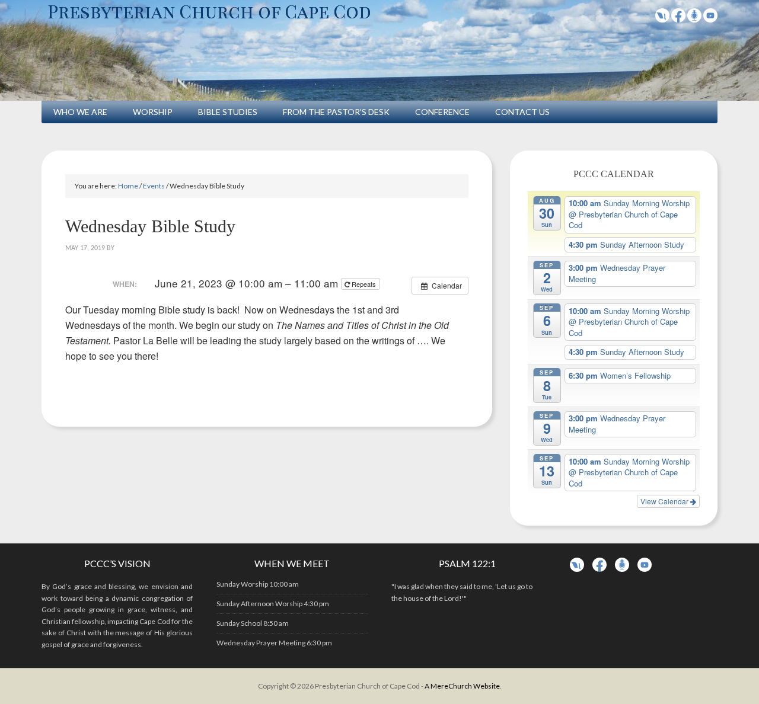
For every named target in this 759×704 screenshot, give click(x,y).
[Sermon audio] (694, 18)
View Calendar (665, 501)
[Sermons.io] (622, 569)
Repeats (364, 284)
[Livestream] (662, 18)
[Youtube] (710, 18)
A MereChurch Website (462, 685)
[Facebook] (678, 18)
